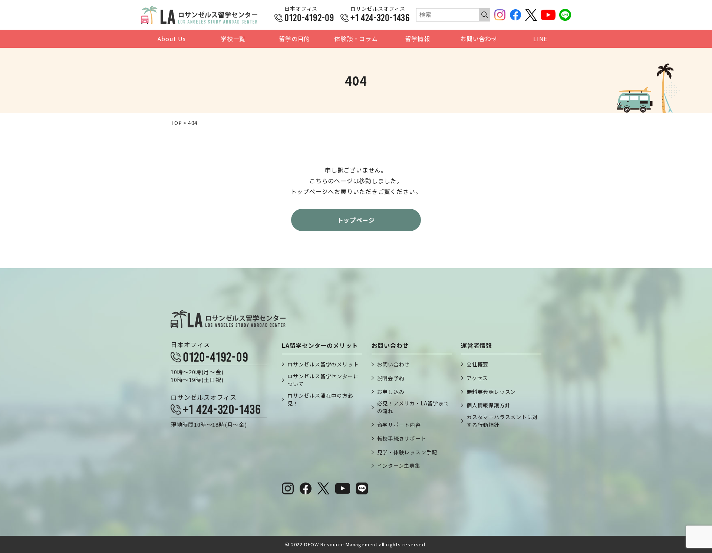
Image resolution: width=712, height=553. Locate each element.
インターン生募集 (399, 465)
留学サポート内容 (399, 424)
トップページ (356, 219)
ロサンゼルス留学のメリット (323, 364)
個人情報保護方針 (488, 405)
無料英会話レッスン (491, 391)
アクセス (477, 378)
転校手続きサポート (401, 438)
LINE (540, 38)
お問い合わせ (479, 38)
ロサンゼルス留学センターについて (323, 380)
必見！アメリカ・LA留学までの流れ (413, 407)
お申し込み (391, 391)
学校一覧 (233, 38)
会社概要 (477, 364)
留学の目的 (294, 38)
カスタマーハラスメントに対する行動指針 (502, 420)
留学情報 (417, 38)
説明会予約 (391, 378)
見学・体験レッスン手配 (407, 452)
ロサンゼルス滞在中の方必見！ (320, 399)
